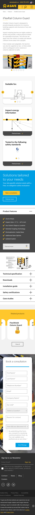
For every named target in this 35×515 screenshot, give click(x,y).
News (13, 476)
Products (10, 11)
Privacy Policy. (10, 512)
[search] (24, 7)
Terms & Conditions (5, 495)
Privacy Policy (14, 493)
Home (4, 11)
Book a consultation (11, 193)
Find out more (10, 199)
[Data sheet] (16, 246)
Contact (4, 476)
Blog (20, 476)
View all (17, 344)
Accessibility (24, 493)
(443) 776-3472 (24, 2)
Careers (4, 479)
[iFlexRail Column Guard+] (17, 329)
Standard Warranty (19, 495)
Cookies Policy (4, 493)
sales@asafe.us (14, 2)
